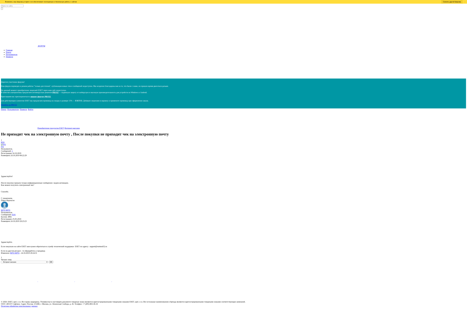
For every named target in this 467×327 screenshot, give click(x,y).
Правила (9, 57)
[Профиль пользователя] (3, 144)
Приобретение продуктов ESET (50, 128)
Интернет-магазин (72, 128)
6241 (14, 215)
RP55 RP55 (5, 210)
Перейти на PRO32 (9, 105)
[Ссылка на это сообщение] (19, 174)
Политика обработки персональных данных (19, 306)
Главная (9, 50)
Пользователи (11, 54)
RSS (2, 142)
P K (2, 147)
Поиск (8, 52)
